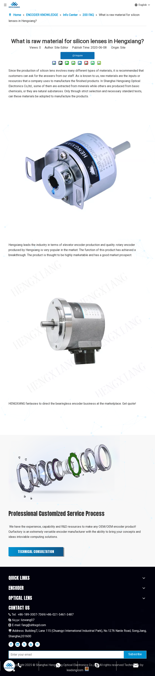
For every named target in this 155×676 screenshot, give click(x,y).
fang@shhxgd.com (34, 625)
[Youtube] (30, 644)
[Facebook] (11, 644)
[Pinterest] (37, 644)
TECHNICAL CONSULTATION (36, 551)
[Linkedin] (17, 644)
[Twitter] (24, 644)
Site (123, 47)
